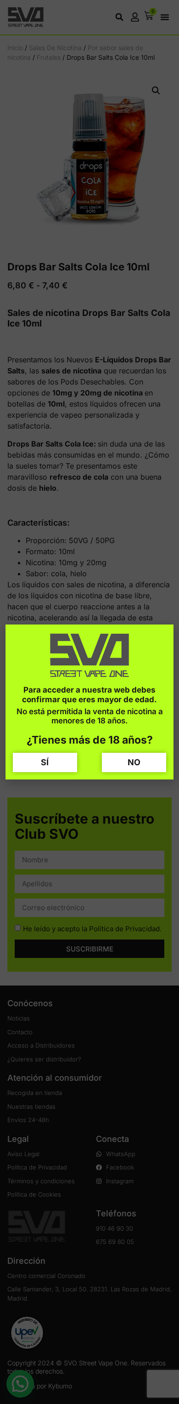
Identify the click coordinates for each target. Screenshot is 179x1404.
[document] (89, 702)
